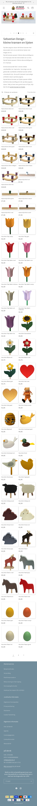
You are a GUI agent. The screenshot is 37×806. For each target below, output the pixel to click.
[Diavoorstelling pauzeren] (33, 33)
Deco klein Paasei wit (6, 644)
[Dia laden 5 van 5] (23, 33)
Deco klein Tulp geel (24, 236)
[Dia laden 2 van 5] (16, 33)
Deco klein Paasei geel (7, 620)
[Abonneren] (31, 781)
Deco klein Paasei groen (25, 644)
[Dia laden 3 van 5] (18, 33)
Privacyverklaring (9, 706)
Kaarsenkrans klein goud (7, 146)
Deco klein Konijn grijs (7, 548)
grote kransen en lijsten (17, 87)
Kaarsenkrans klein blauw (25, 165)
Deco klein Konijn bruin (7, 524)
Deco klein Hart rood (24, 381)
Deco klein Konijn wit (24, 524)
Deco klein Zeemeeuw (7, 477)
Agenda (6, 731)
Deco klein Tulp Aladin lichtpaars (24, 308)
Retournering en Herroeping (12, 682)
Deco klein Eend (23, 453)
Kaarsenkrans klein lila (7, 184)
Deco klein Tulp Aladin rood (8, 260)
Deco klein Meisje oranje (25, 405)
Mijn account (8, 766)
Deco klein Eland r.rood (7, 572)
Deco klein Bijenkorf (6, 429)
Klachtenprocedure (10, 677)
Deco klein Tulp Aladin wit (8, 308)
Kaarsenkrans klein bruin (25, 146)
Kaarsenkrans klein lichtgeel (8, 165)
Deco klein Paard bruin (7, 596)
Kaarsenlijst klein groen (7, 198)
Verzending (7, 673)
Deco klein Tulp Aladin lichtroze (9, 284)
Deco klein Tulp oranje (7, 236)
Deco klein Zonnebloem (25, 333)
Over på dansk (8, 726)
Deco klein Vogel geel (24, 477)
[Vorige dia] (11, 33)
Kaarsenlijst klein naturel (25, 198)
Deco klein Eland (23, 548)
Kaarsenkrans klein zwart (25, 108)
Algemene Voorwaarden (11, 702)
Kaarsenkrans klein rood (7, 127)
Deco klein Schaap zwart (7, 501)
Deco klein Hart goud (6, 405)
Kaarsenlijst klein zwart (25, 212)
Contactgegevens (9, 735)
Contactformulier (9, 739)
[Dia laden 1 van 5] (14, 33)
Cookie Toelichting (9, 715)
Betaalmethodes (9, 669)
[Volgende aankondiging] (33, 2)
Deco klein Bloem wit (6, 357)
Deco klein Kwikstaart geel (26, 429)
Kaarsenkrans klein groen (25, 127)
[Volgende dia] (26, 33)
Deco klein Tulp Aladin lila (8, 333)
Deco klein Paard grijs (24, 572)
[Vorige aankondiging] (3, 2)
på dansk (20, 803)
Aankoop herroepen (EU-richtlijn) (14, 690)
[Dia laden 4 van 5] (21, 33)
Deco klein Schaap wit (24, 501)
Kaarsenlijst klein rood (7, 212)
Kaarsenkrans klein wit (7, 108)
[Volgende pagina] (24, 655)
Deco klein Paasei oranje (25, 620)
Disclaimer (7, 710)
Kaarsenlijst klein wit (24, 179)
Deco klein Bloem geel (7, 381)
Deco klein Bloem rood (24, 357)
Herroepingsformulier (10, 686)
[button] (4, 8)
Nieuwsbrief (7, 743)
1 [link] (13, 655)
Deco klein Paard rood (24, 596)
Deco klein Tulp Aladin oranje (26, 284)
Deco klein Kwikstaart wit (8, 453)
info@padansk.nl (9, 760)
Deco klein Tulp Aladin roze (26, 260)
